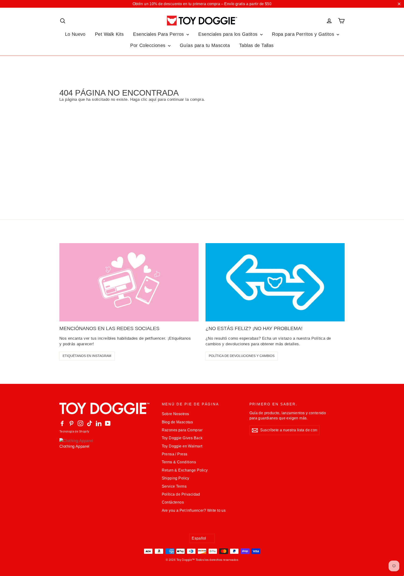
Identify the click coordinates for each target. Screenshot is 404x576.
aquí (153, 99)
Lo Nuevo (75, 34)
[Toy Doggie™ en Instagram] (80, 423)
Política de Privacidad (181, 494)
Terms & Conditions (179, 462)
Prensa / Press (175, 454)
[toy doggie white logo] (107, 408)
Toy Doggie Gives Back (182, 438)
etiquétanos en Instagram (87, 356)
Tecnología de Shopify (74, 431)
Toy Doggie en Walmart (182, 446)
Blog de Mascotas (177, 422)
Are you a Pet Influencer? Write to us (194, 510)
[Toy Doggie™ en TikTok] (89, 423)
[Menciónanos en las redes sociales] (128, 282)
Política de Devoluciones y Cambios (241, 356)
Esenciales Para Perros (159, 34)
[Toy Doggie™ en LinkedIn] (98, 423)
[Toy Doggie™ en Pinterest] (71, 423)
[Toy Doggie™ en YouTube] (108, 423)
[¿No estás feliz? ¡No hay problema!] (275, 282)
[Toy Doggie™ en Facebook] (62, 423)
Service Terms (174, 486)
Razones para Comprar (182, 430)
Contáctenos (173, 502)
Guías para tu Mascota (205, 45)
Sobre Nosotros (175, 414)
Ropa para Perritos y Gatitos (303, 34)
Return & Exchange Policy (185, 470)
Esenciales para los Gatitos (228, 34)
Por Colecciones (148, 45)
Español (199, 538)
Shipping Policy (175, 478)
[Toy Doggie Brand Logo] (202, 20)
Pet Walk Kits (109, 34)
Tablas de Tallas (256, 45)
